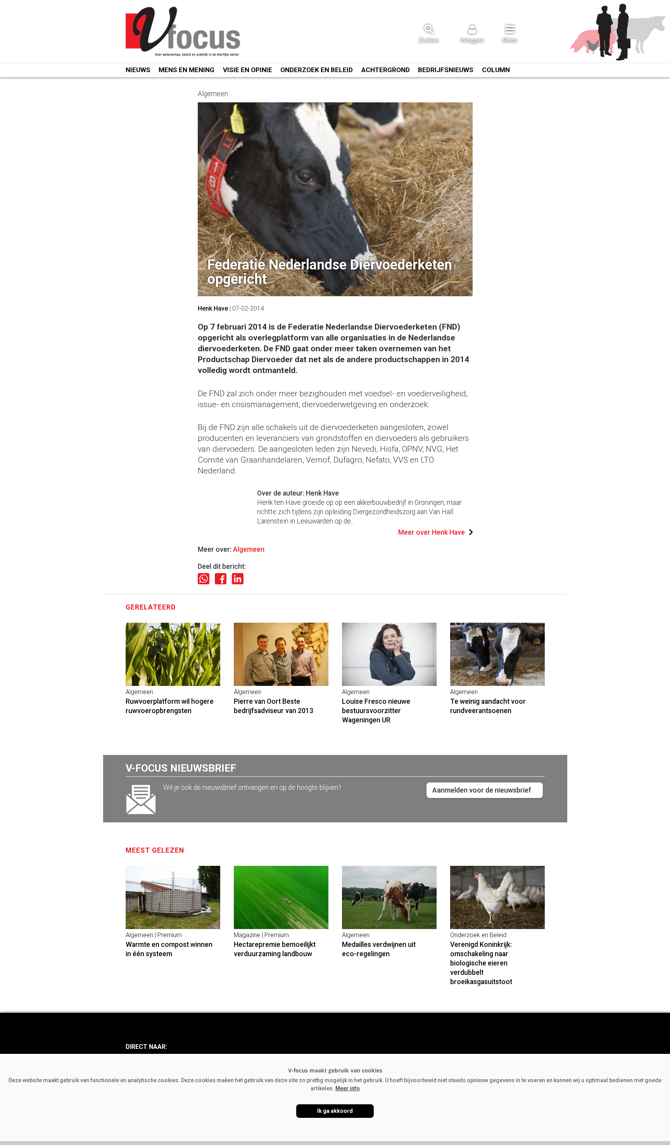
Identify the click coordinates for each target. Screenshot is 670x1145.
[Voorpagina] (184, 32)
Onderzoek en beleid (316, 70)
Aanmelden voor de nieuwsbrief (481, 790)
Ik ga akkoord (335, 1111)
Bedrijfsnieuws (445, 70)
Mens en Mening (186, 70)
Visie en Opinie (247, 70)
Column (496, 70)
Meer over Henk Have (431, 532)
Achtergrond (385, 70)
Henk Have (213, 308)
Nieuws (138, 70)
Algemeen (248, 549)
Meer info (347, 1088)
